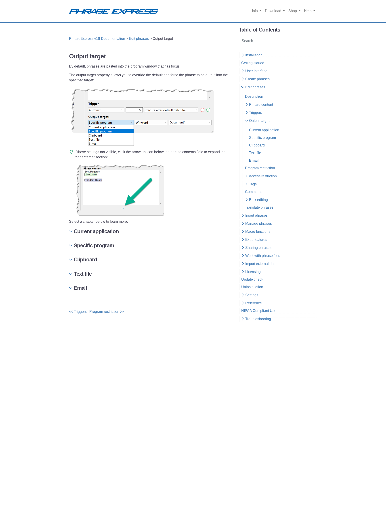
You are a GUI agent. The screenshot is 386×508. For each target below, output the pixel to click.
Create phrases (257, 79)
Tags (252, 184)
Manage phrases (258, 223)
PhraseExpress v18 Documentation (97, 38)
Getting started (252, 63)
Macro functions (257, 231)
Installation (253, 55)
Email (253, 160)
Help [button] (308, 11)
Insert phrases (256, 215)
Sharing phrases (257, 248)
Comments (253, 192)
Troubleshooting (257, 319)
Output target (258, 121)
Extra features (255, 239)
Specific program (262, 138)
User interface (255, 71)
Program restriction (260, 168)
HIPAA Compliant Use (258, 311)
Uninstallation (252, 287)
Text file (255, 153)
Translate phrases (259, 207)
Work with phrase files (262, 256)
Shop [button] (293, 11)
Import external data (260, 264)
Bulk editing (258, 200)
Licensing (252, 272)
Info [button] (255, 11)
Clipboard (257, 145)
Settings (251, 295)
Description (254, 96)
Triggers (255, 112)
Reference (253, 303)
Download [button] (273, 11)
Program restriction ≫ (106, 311)
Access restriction (262, 176)
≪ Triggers (78, 311)
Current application (264, 130)
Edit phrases (139, 38)
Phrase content (260, 104)
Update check (252, 279)
